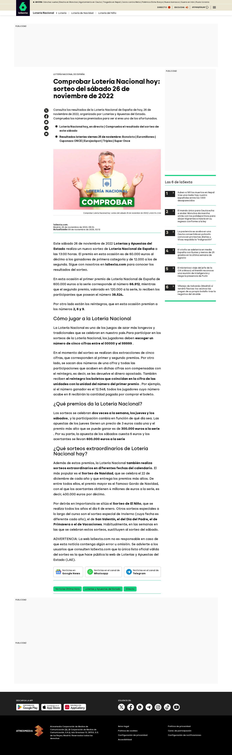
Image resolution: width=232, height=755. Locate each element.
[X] (46, 112)
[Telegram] (149, 709)
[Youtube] (176, 709)
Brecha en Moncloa (68, 2)
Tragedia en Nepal (111, 2)
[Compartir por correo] (46, 135)
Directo (130, 589)
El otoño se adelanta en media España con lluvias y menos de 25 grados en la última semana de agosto (196, 253)
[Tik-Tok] (167, 709)
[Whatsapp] (139, 709)
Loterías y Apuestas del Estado (103, 589)
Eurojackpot (92, 141)
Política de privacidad (179, 726)
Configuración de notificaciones (184, 735)
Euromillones (145, 136)
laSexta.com (60, 225)
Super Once (122, 141)
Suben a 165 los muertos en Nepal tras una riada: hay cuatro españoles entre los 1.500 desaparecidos (196, 196)
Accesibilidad (125, 739)
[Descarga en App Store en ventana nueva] (51, 709)
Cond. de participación (179, 731)
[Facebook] (130, 709)
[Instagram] (158, 709)
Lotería (62, 13)
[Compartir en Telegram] (46, 129)
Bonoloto (128, 136)
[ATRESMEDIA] (31, 733)
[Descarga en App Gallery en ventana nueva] (75, 709)
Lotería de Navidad (82, 13)
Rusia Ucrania (202, 2)
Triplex (107, 141)
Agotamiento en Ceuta (90, 2)
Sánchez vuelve (50, 2)
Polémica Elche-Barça (152, 2)
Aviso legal (123, 726)
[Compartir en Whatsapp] (46, 123)
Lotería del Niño (107, 13)
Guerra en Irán (187, 2)
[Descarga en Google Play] (27, 709)
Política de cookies (128, 731)
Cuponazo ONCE (70, 141)
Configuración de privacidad (132, 735)
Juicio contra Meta (131, 2)
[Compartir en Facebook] (46, 117)
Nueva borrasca (171, 2)
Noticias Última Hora (67, 589)
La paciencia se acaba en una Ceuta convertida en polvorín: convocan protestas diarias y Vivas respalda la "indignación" (195, 235)
